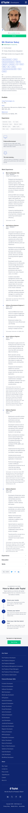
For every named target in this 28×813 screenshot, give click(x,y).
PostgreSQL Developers (8, 737)
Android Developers (7, 700)
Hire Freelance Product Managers (10, 672)
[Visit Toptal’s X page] (11, 796)
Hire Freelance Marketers (8, 663)
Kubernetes (11, 64)
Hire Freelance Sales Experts (9, 675)
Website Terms (14, 806)
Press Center (5, 772)
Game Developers (6, 712)
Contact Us (4, 769)
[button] (14, 169)
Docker (21, 64)
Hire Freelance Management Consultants (12, 666)
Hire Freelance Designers (8, 660)
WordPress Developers (7, 757)
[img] (9, 44)
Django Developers (7, 706)
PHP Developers (6, 734)
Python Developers (7, 740)
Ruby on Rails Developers (8, 746)
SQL (9, 66)
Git (17, 64)
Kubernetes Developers (8, 726)
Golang (15, 59)
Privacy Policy (7, 806)
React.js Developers (7, 743)
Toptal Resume (5, 774)
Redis (19, 69)
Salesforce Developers (7, 749)
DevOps (4, 71)
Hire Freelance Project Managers (10, 669)
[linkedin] (18, 572)
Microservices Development (8, 61)
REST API (18, 61)
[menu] (26, 2)
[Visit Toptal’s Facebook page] (16, 796)
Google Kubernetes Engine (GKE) (9, 69)
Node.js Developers (7, 732)
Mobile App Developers (8, 695)
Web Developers (6, 692)
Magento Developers (7, 729)
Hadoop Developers (7, 715)
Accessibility (22, 806)
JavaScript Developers (7, 723)
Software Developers (7, 689)
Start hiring (14, 642)
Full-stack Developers (7, 683)
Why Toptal (4, 766)
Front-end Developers (7, 686)
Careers (4, 777)
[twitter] (11, 572)
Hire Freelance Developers (9, 657)
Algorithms (5, 64)
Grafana (13, 66)
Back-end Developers (7, 59)
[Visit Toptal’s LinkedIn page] (7, 796)
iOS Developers (6, 717)
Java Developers (6, 720)
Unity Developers (6, 754)
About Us (4, 780)
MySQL (4, 66)
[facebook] (15, 572)
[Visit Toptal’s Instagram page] (20, 796)
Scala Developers (6, 751)
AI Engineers (5, 697)
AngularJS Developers (7, 703)
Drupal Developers (6, 709)
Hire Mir (14, 36)
